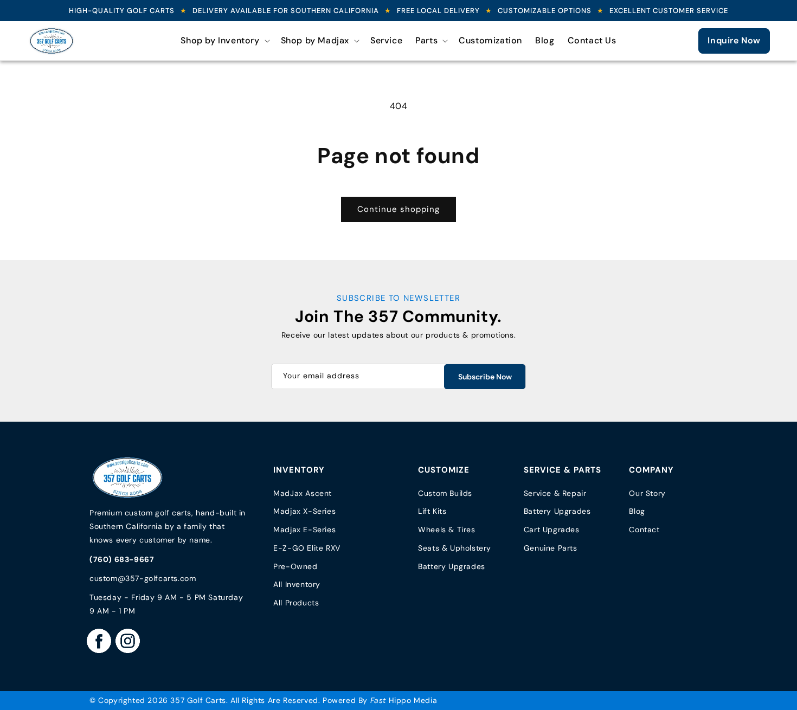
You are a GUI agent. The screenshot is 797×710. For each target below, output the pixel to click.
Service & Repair (555, 493)
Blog (637, 511)
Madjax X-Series (304, 511)
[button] (224, 41)
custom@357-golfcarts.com (142, 578)
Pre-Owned (295, 566)
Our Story (647, 493)
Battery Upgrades (451, 566)
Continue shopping (398, 209)
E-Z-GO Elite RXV (306, 548)
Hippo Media (404, 700)
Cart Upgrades (552, 529)
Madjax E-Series (304, 529)
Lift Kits (432, 511)
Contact (644, 529)
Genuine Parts (550, 548)
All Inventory (296, 584)
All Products (296, 603)
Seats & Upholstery (454, 548)
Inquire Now (734, 40)
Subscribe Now (485, 377)
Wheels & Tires (446, 529)
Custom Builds (445, 493)
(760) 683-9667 (121, 559)
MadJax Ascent (302, 493)
